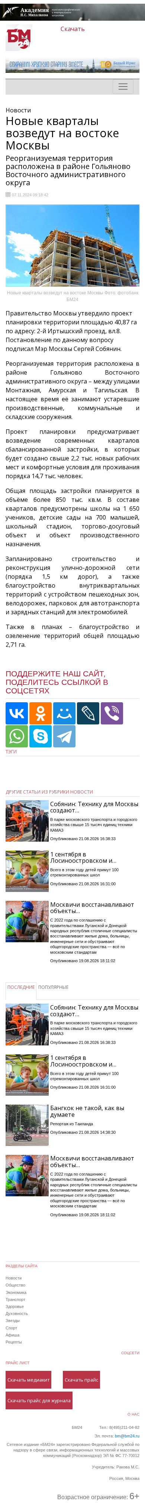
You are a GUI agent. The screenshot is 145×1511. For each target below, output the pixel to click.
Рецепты (14, 1342)
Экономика (16, 1292)
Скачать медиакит (28, 1379)
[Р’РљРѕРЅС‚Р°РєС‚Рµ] (17, 713)
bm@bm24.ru (127, 1436)
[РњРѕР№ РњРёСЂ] (64, 713)
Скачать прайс (81, 1379)
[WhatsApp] (17, 736)
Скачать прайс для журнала (39, 1400)
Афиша (12, 1335)
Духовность (17, 1313)
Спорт (11, 1328)
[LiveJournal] (88, 713)
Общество (15, 1285)
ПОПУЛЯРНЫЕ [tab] (53, 987)
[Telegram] (64, 736)
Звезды (13, 1320)
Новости (14, 1278)
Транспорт (15, 1299)
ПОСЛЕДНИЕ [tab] (21, 987)
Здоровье (15, 1306)
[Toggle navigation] (123, 86)
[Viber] (112, 713)
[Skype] (40, 736)
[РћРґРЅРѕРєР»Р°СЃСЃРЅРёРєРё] (40, 713)
